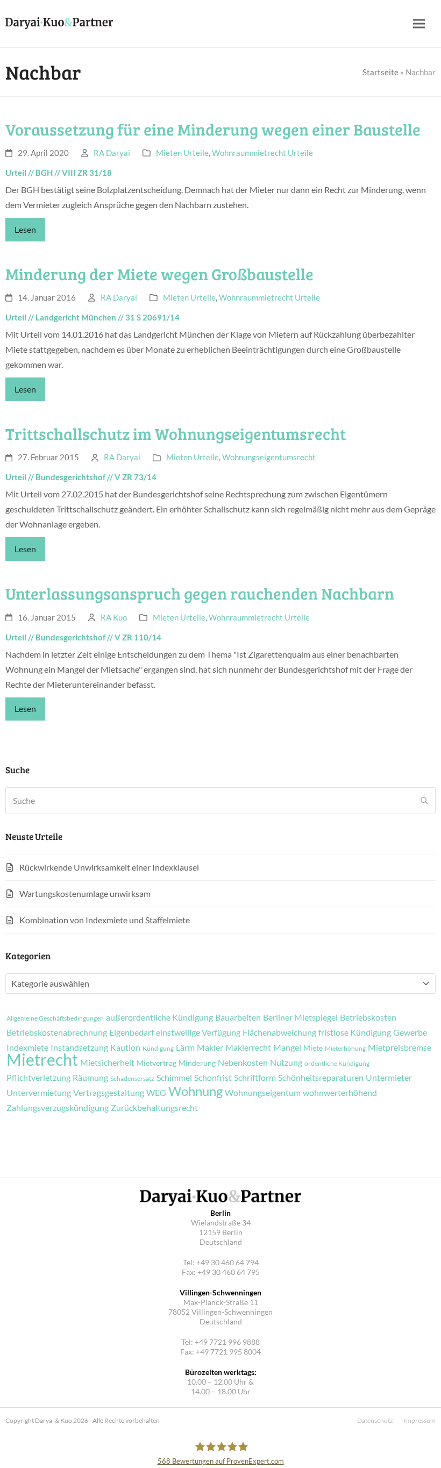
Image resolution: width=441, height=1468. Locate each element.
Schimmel (174, 1077)
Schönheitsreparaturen (321, 1077)
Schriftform (255, 1077)
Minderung (197, 1063)
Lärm (185, 1047)
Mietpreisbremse (399, 1047)
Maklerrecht (248, 1047)
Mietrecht (42, 1059)
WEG (156, 1092)
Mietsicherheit (107, 1062)
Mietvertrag (156, 1063)
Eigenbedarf (131, 1032)
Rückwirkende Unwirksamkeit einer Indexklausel (109, 867)
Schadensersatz (132, 1078)
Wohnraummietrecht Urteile (262, 153)
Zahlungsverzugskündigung (57, 1107)
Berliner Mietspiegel (300, 1017)
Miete (313, 1048)
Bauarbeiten (238, 1017)
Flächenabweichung (279, 1032)
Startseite (380, 72)
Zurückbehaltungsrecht (154, 1107)
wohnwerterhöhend (340, 1092)
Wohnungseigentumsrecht (269, 457)
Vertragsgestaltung (108, 1092)
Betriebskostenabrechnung (56, 1032)
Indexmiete (27, 1047)
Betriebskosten (368, 1017)
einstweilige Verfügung (198, 1032)
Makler (210, 1047)
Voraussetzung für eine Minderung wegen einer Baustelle (213, 129)
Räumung (90, 1077)
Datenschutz (375, 1420)
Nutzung (286, 1062)
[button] (419, 23)
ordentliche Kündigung (336, 1063)
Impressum (420, 1420)
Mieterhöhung (345, 1048)
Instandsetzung (79, 1047)
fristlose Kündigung (354, 1032)
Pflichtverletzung (38, 1077)
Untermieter (389, 1077)
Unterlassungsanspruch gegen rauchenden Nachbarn (199, 593)
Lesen (25, 229)
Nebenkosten (243, 1062)
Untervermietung (38, 1092)
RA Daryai (112, 153)
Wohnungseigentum (263, 1092)
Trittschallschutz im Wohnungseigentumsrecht (175, 433)
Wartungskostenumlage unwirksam (85, 893)
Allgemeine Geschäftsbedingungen (55, 1018)
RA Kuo (114, 617)
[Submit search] (424, 800)
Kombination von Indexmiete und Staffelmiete (104, 920)
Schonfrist (213, 1077)
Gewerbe (410, 1032)
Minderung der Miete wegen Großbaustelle (159, 273)
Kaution (125, 1047)
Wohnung (195, 1091)
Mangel (287, 1047)
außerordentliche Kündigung (159, 1017)
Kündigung (158, 1048)
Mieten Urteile (182, 153)
